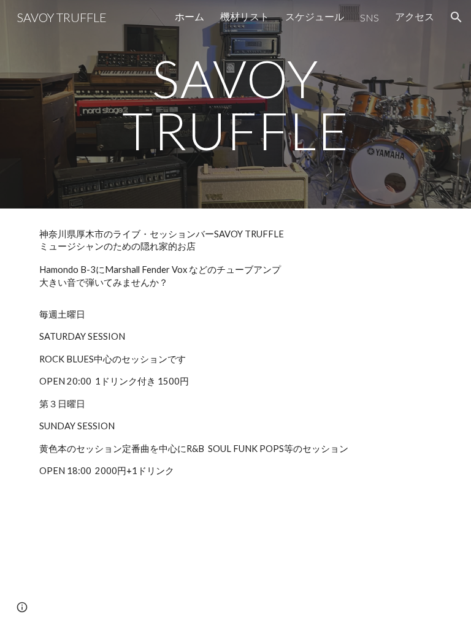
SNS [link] (369, 17)
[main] (235, 104)
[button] (456, 17)
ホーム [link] (189, 16)
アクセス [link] (414, 16)
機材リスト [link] (244, 16)
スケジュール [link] (314, 16)
